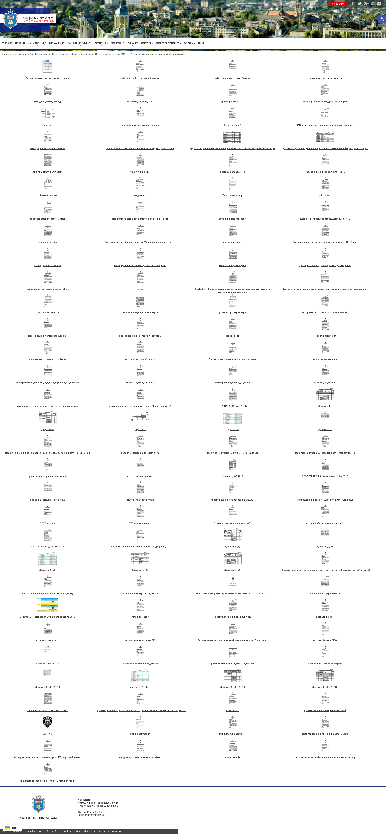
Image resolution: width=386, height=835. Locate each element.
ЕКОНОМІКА (101, 43)
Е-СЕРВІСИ (189, 43)
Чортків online (338, 4)
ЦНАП (201, 43)
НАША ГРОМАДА (37, 43)
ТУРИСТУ (133, 43)
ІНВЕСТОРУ (147, 43)
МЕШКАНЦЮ (118, 43)
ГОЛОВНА (7, 43)
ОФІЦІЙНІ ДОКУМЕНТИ (79, 43)
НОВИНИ (20, 43)
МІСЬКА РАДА (56, 43)
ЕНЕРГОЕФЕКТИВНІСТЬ (168, 43)
